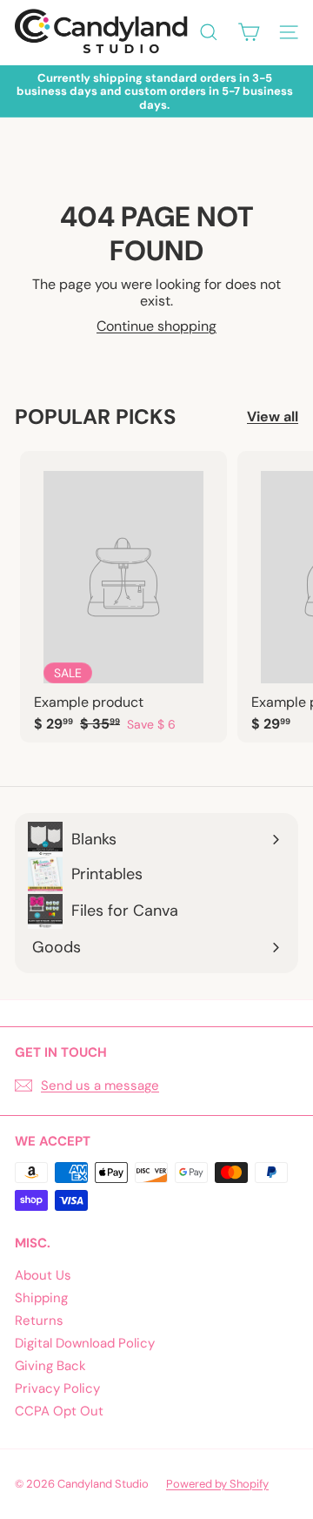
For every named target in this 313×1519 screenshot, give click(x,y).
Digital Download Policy (85, 1343)
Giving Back (50, 1365)
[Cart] (249, 32)
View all (272, 416)
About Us (43, 1275)
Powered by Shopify (217, 1483)
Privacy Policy (57, 1388)
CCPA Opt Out (59, 1411)
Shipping (41, 1298)
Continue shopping (156, 326)
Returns (39, 1320)
